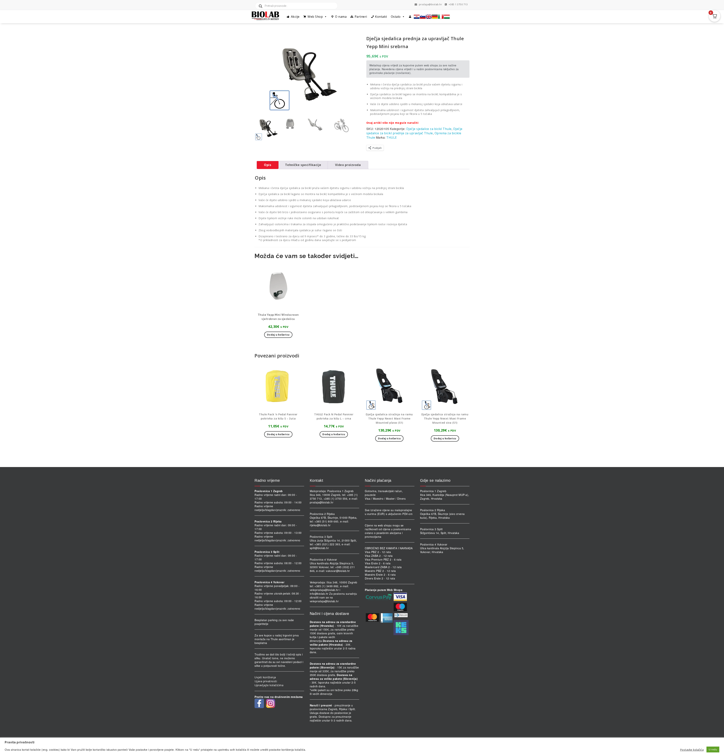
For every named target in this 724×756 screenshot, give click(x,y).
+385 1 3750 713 (458, 4)
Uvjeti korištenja (265, 677)
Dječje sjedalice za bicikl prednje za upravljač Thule (414, 131)
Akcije (295, 17)
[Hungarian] (447, 17)
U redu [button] (713, 749)
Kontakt (381, 17)
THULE (391, 137)
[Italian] (441, 17)
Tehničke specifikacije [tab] (303, 165)
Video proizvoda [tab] (348, 165)
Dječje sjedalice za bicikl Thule (429, 129)
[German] (435, 17)
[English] (429, 17)
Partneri (361, 17)
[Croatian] (417, 17)
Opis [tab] (267, 165)
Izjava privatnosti (266, 681)
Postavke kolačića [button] (692, 749)
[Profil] (410, 16)
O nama (341, 17)
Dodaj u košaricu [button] (278, 334)
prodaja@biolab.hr (430, 4)
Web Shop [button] (315, 17)
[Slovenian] (423, 17)
